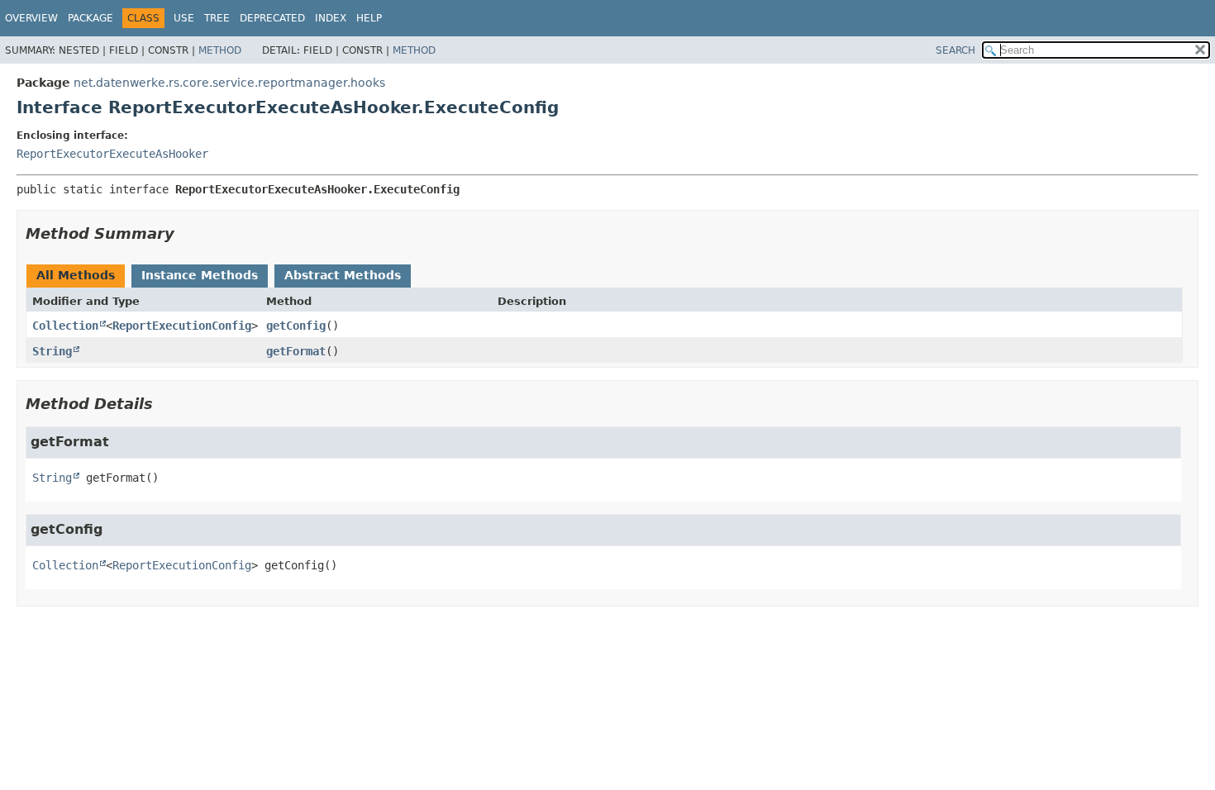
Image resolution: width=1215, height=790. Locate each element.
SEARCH (955, 50)
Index (330, 18)
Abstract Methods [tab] (342, 275)
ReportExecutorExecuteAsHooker (112, 153)
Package (90, 18)
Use (184, 18)
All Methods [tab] (75, 275)
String (52, 351)
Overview (31, 18)
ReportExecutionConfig (181, 325)
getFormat (296, 351)
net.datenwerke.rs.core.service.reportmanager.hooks (229, 82)
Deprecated (272, 18)
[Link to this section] (186, 233)
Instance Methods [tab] (199, 275)
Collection (65, 325)
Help (369, 18)
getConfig (296, 325)
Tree (217, 18)
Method (219, 50)
